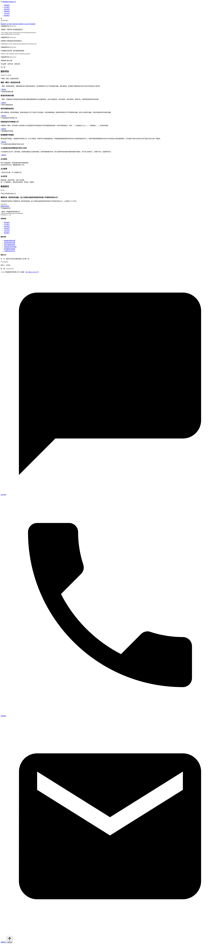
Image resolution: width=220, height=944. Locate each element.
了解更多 (3, 89)
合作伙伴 (7, 13)
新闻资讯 (7, 11)
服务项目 (7, 9)
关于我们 (7, 7)
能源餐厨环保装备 (9, 249)
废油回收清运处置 (9, 242)
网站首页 (7, 5)
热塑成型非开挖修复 (10, 247)
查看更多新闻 (5, 206)
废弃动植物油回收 (9, 245)
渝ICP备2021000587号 (32, 272)
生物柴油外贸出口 (9, 251)
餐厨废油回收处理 (9, 240)
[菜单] (1, 22)
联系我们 (7, 15)
